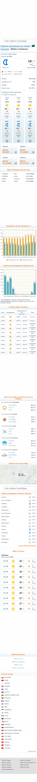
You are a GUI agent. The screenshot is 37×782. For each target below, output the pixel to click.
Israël (6, 712)
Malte (6, 721)
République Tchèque (11, 733)
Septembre (30, 174)
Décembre (30, 181)
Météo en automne (18, 668)
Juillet (17, 179)
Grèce (6, 704)
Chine (6, 680)
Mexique (7, 724)
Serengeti (5, 532)
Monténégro (9, 727)
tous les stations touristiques (27, 545)
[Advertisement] (18, 19)
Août (3, 94)
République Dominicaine (13, 730)
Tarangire (5, 542)
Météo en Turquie (6, 762)
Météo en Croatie (24, 767)
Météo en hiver (18, 659)
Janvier (5, 174)
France (7, 701)
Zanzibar (4, 507)
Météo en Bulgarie (6, 765)
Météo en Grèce (24, 765)
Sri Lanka (7, 736)
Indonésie (7, 710)
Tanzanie (4, 49)
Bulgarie (7, 677)
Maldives (7, 718)
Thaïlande (8, 739)
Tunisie (6, 742)
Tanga (3, 536)
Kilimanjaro (5, 510)
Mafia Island (5, 516)
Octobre (29, 176)
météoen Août (6, 151)
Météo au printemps (18, 662)
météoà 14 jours (7, 162)
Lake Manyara (6, 513)
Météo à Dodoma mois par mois (18, 170)
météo (24, 162)
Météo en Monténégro (7, 769)
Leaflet (28, 483)
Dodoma (4, 503)
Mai (15, 174)
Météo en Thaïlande (25, 760)
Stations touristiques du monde (15, 46)
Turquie (7, 745)
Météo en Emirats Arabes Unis (28, 762)
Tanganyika (5, 539)
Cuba (6, 689)
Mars (4, 179)
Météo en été (18, 665)
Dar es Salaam (6, 500)
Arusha (4, 497)
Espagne (7, 698)
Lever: (6, 71)
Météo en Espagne (7, 767)
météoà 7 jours (24, 151)
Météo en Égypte (6, 760)
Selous (4, 529)
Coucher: (16, 71)
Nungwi (4, 519)
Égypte (7, 692)
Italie (6, 715)
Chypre (7, 683)
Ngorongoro (5, 523)
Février (5, 176)
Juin (15, 176)
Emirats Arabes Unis (11, 695)
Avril (4, 181)
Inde (5, 707)
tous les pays (32, 751)
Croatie (7, 686)
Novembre (30, 179)
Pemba (4, 526)
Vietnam (7, 748)
